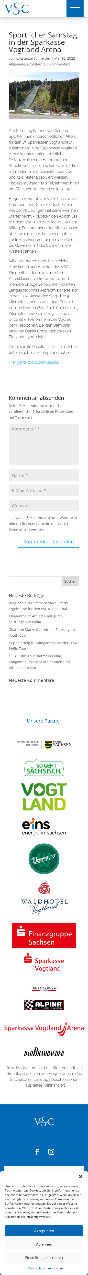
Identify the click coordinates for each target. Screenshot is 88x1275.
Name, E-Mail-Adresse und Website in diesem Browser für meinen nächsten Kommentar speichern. (43, 523)
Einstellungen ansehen (44, 1257)
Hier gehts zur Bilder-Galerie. (34, 362)
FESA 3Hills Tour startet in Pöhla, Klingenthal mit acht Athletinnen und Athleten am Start (39, 662)
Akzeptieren (44, 1230)
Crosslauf (35, 64)
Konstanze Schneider (33, 58)
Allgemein (17, 64)
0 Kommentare (58, 64)
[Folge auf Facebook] (37, 1152)
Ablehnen (44, 1244)
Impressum (55, 1268)
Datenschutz (36, 1268)
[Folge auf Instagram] (51, 1152)
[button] (80, 1176)
